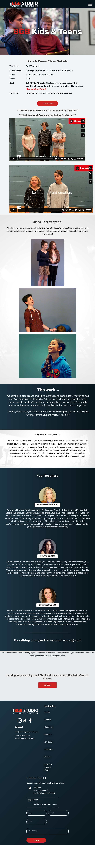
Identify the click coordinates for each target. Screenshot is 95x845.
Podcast (48, 734)
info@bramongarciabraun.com (26, 732)
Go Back (47, 685)
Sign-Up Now (47, 103)
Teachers (48, 749)
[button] (89, 4)
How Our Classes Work (48, 767)
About (47, 757)
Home (47, 712)
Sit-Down (48, 742)
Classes (48, 719)
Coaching (49, 727)
